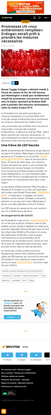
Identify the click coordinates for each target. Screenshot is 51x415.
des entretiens (25, 262)
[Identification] (34, 17)
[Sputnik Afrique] (7, 19)
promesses (16, 280)
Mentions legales (24, 369)
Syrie (24, 280)
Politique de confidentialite (25, 373)
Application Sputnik (25, 383)
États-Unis (5, 280)
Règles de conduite (9, 383)
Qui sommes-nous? (9, 369)
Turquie (43, 276)
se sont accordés (39, 220)
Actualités (17, 276)
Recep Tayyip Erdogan (30, 276)
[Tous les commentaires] (3, 411)
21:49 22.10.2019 (7, 46)
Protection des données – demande (15, 379)
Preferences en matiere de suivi (13, 386)
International (6, 276)
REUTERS (6, 78)
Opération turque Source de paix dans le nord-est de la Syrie (22, 271)
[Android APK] (8, 393)
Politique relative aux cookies (13, 376)
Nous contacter (7, 373)
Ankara (31, 280)
